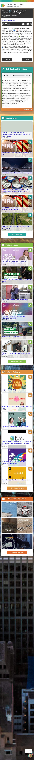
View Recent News (17, 234)
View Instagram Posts (17, 552)
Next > (27, 59)
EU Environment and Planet (9, 15)
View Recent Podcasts (17, 488)
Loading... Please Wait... (9, 20)
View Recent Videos (17, 361)
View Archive (28, 109)
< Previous (7, 59)
